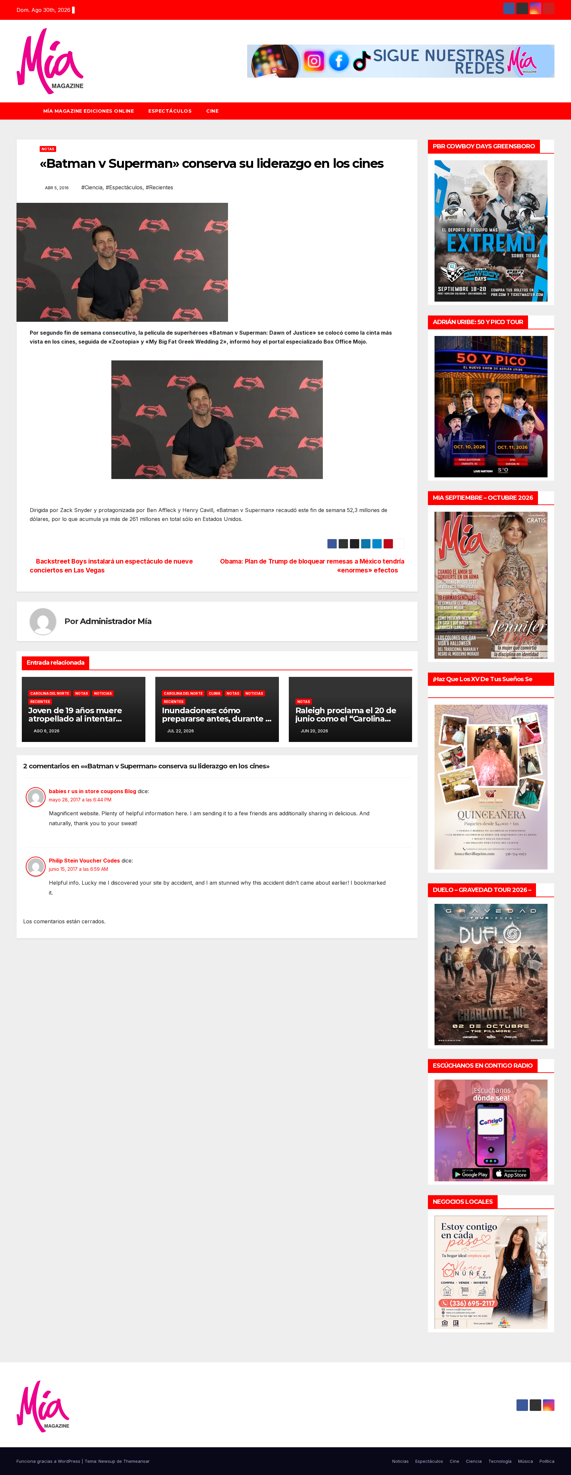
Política (547, 1461)
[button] (552, 111)
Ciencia (474, 1461)
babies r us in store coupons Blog (92, 791)
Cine (212, 111)
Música (525, 1461)
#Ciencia (91, 187)
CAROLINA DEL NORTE (49, 693)
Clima (214, 693)
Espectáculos (170, 111)
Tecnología (500, 1461)
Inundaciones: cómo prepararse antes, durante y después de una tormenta (216, 719)
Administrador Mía (116, 621)
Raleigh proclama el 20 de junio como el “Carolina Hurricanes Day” (345, 719)
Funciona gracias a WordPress (49, 1461)
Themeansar (136, 1461)
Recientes (40, 702)
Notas (48, 149)
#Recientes (159, 187)
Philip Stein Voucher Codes (84, 860)
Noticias (103, 693)
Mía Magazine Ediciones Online (88, 111)
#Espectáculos (124, 187)
